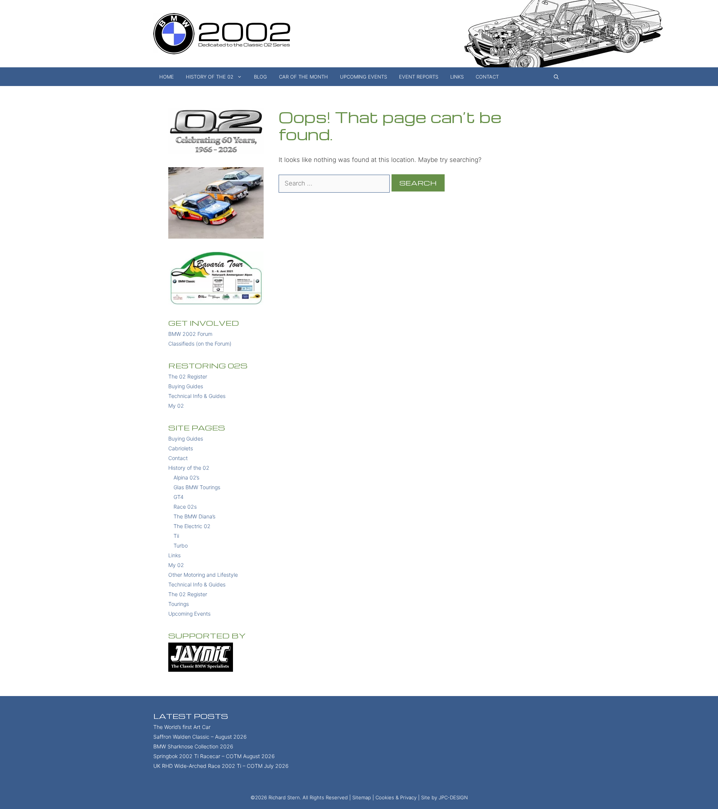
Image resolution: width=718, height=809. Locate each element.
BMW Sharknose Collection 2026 (193, 746)
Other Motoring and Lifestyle (203, 574)
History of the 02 (209, 77)
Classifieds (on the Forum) (199, 343)
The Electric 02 (192, 526)
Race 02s (185, 506)
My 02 (176, 405)
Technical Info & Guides (196, 396)
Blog (260, 77)
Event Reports (418, 77)
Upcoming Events (363, 77)
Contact (487, 77)
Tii (176, 536)
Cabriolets (180, 448)
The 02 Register (187, 376)
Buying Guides (185, 386)
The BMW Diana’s (194, 516)
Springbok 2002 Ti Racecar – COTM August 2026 (214, 756)
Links (457, 77)
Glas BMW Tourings (197, 487)
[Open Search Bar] (556, 76)
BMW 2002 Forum (190, 334)
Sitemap (361, 797)
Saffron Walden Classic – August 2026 (200, 736)
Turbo (181, 545)
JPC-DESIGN (453, 797)
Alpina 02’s (186, 477)
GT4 (179, 497)
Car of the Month (303, 77)
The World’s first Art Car (182, 727)
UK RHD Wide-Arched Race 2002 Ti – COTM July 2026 (221, 766)
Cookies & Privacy (396, 797)
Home (166, 77)
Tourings (178, 604)
